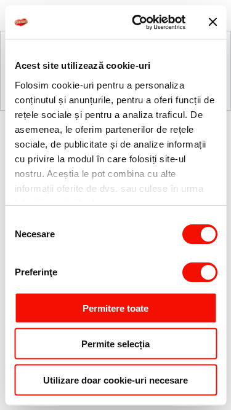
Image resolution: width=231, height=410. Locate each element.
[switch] (199, 272)
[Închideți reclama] (212, 22)
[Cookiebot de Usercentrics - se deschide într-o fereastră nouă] (137, 22)
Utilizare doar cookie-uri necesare (115, 379)
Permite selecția (115, 344)
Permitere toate (115, 307)
